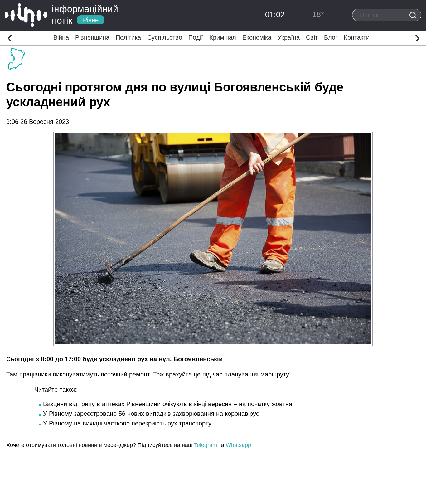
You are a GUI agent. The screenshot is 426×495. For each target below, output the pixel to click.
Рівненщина (92, 37)
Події (195, 37)
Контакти (357, 37)
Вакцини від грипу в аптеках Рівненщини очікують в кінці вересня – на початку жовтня (167, 403)
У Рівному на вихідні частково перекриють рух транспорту (127, 423)
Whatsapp (238, 445)
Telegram (205, 445)
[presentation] (9, 37)
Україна (289, 37)
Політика (128, 37)
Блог (330, 37)
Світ (312, 37)
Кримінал (222, 37)
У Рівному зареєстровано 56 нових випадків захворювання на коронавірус (151, 413)
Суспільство (164, 37)
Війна (61, 37)
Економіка (256, 37)
